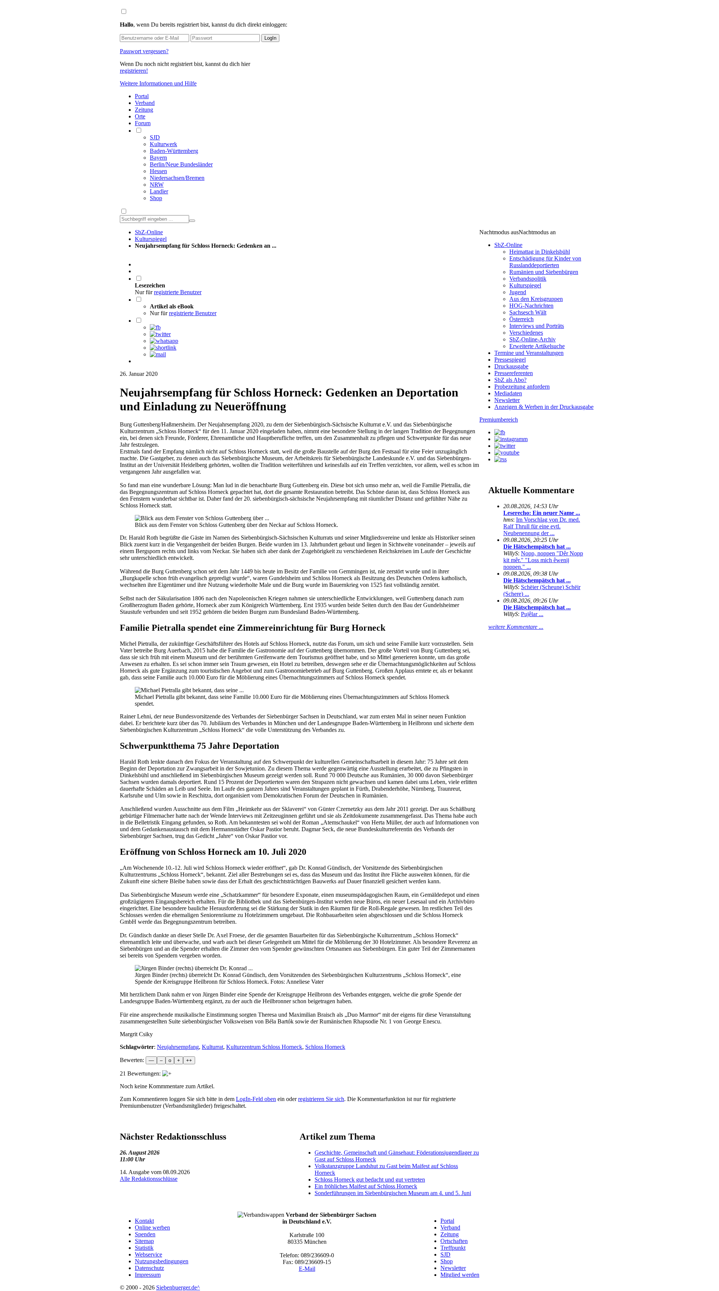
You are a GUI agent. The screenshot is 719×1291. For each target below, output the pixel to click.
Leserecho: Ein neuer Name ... (541, 513)
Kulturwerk (163, 144)
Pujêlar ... (532, 614)
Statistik (144, 1248)
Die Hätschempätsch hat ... (537, 546)
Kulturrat (212, 1047)
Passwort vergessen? (144, 51)
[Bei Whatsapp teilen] (164, 341)
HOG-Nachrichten (531, 305)
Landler (159, 191)
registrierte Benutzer (177, 292)
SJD (155, 137)
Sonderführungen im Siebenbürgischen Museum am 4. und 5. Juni (393, 1193)
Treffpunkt (452, 1248)
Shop (156, 198)
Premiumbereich (498, 419)
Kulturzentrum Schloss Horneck (264, 1047)
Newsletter (507, 400)
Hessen (158, 171)
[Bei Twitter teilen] (160, 334)
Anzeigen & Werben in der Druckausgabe (544, 407)
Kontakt (144, 1221)
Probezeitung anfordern (522, 386)
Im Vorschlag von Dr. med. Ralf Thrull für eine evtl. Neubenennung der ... (541, 526)
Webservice (148, 1254)
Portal (142, 96)
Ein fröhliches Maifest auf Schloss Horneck (366, 1186)
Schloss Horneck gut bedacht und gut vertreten (370, 1179)
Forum (143, 123)
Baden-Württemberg (174, 151)
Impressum (148, 1275)
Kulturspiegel (151, 239)
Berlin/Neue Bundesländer (181, 164)
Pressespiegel (510, 359)
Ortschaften (454, 1241)
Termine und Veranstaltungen (529, 353)
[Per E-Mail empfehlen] (158, 354)
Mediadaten (508, 393)
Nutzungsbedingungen (161, 1261)
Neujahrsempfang (178, 1047)
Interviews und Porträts (536, 326)
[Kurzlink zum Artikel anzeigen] (163, 347)
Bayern (158, 157)
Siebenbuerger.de (176, 1287)
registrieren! (134, 70)
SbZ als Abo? (510, 380)
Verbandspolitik (527, 278)
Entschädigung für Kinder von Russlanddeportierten (545, 261)
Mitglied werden (459, 1275)
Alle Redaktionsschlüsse (149, 1179)
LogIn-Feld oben (256, 1099)
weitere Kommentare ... (515, 627)
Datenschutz (149, 1268)
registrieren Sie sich (321, 1099)
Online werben (152, 1227)
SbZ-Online (149, 232)
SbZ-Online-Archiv (532, 339)
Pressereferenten (513, 373)
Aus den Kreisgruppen (536, 299)
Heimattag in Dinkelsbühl (539, 251)
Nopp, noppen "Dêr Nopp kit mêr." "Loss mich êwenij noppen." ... (543, 560)
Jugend (517, 292)
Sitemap (144, 1241)
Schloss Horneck (325, 1047)
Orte (140, 116)
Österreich (521, 319)
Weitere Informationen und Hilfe (158, 83)
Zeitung (144, 109)
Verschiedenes (526, 332)
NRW (157, 184)
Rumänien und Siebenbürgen (543, 272)
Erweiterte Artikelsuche (537, 346)
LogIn (270, 38)
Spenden (145, 1234)
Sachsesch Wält (527, 312)
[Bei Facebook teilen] (155, 327)
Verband (145, 103)
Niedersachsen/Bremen (177, 178)
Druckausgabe (511, 366)
